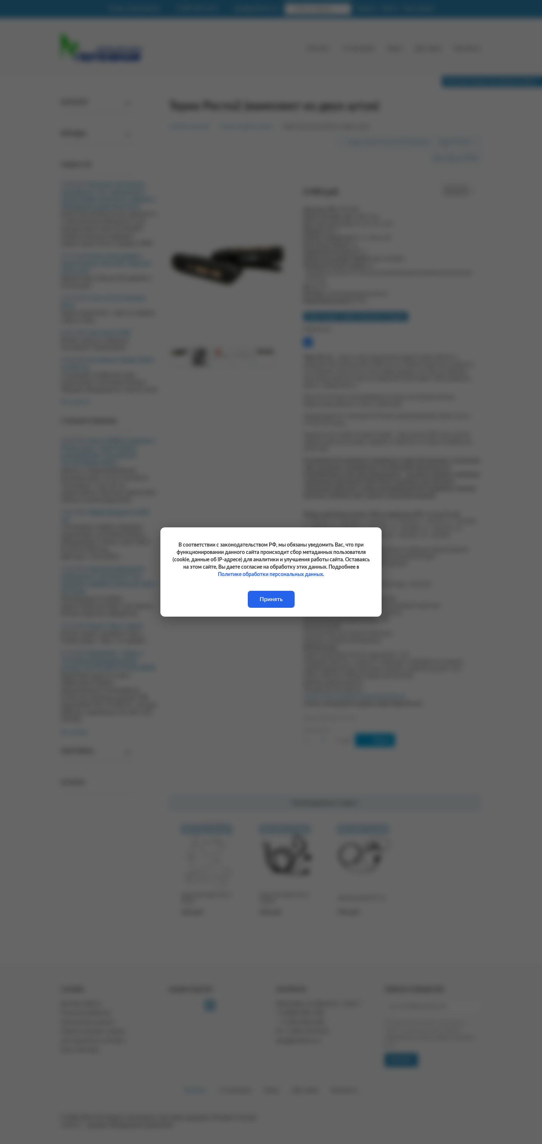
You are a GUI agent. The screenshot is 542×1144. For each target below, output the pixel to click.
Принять (271, 599)
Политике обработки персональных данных (270, 574)
